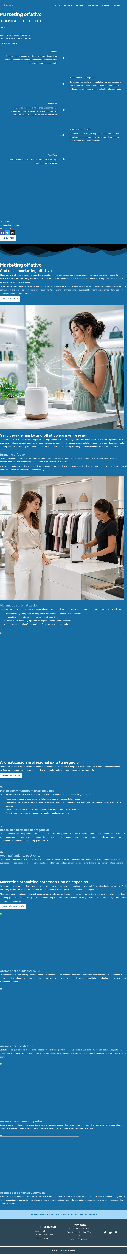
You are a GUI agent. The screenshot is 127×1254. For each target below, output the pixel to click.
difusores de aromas (89, 286)
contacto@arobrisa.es (79, 1239)
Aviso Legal (40, 1231)
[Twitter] (110, 1232)
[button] (63, 871)
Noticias (105, 5)
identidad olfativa (54, 286)
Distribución (92, 5)
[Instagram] (115, 1232)
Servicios (68, 5)
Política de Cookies (43, 1238)
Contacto (117, 5)
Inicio (57, 5)
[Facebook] (104, 1232)
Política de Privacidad (44, 1235)
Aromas (79, 5)
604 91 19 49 (84, 1229)
